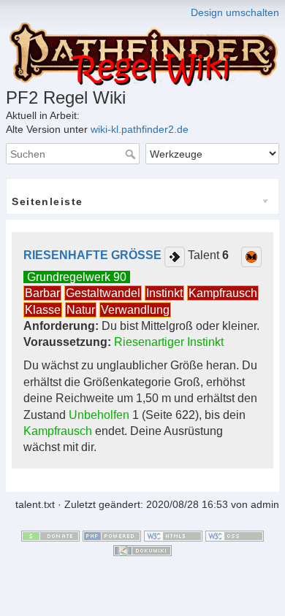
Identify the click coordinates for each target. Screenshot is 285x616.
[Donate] (50, 535)
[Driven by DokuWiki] (142, 549)
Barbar (42, 293)
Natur (80, 310)
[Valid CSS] (234, 535)
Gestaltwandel (103, 293)
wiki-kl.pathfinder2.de (140, 129)
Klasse (43, 310)
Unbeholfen (99, 415)
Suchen (132, 154)
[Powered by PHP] (112, 535)
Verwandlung (135, 310)
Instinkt (164, 293)
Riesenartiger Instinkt (169, 342)
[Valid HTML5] (173, 535)
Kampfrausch (223, 293)
